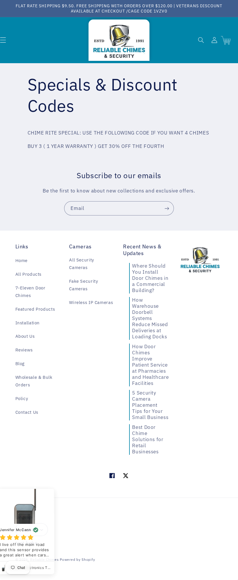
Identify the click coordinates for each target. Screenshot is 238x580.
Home (21, 260)
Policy (21, 398)
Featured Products (35, 309)
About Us (25, 336)
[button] (201, 40)
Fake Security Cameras (83, 284)
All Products (28, 274)
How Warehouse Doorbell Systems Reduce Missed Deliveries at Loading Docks (150, 318)
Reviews (24, 350)
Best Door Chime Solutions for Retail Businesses (147, 439)
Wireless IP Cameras (91, 302)
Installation (27, 323)
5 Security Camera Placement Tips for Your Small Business (150, 405)
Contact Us (26, 412)
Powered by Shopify (77, 559)
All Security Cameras (81, 263)
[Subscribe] (167, 208)
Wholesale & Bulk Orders (34, 381)
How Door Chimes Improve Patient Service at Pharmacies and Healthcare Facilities (150, 364)
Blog (20, 363)
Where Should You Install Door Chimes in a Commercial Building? (150, 278)
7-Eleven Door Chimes (30, 291)
